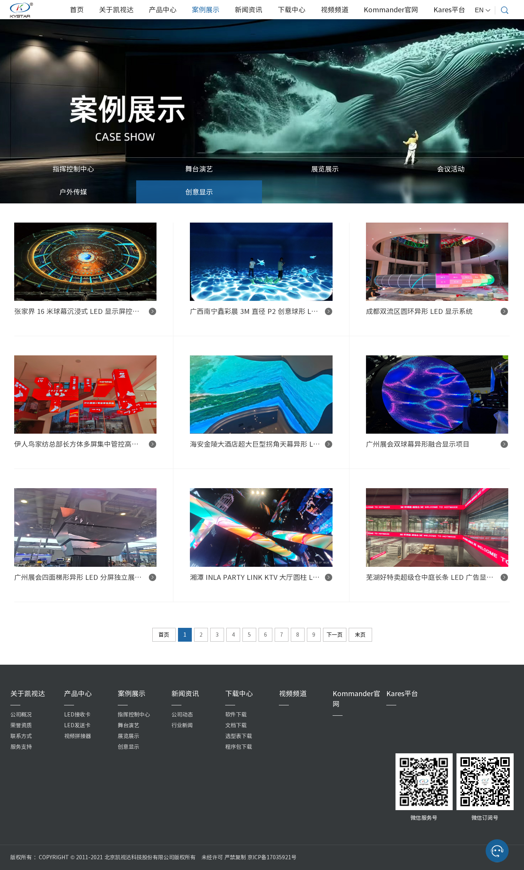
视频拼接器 (77, 736)
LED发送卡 (77, 725)
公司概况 (21, 714)
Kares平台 (449, 9)
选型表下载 (238, 736)
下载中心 (291, 9)
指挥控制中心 (73, 168)
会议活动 (451, 168)
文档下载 (236, 725)
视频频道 (334, 9)
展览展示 (325, 168)
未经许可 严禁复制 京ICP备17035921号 (249, 857)
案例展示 (205, 9)
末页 (360, 634)
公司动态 (182, 714)
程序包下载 (238, 746)
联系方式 (21, 736)
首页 (77, 9)
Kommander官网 (391, 9)
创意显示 (199, 191)
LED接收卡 (77, 714)
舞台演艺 (199, 168)
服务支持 (21, 746)
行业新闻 (182, 725)
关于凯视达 (116, 9)
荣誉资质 (21, 725)
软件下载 (236, 714)
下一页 (334, 634)
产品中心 (162, 9)
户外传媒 (73, 191)
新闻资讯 (248, 9)
